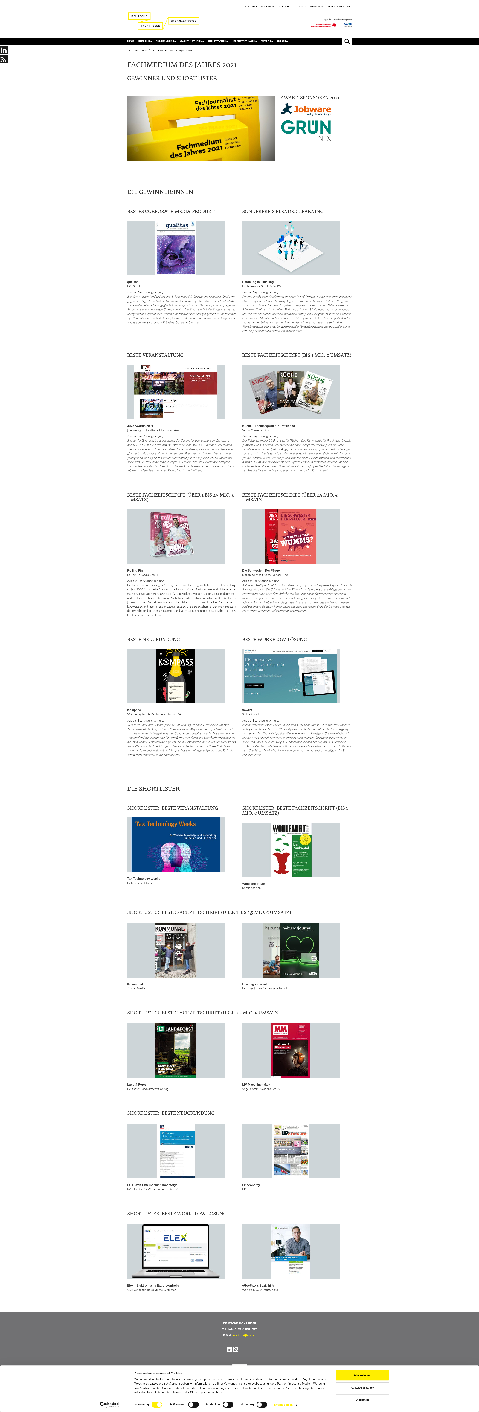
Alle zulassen (362, 1375)
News (130, 41)
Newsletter (317, 7)
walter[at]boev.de (244, 1335)
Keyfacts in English (339, 7)
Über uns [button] (144, 41)
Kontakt (301, 7)
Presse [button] (281, 41)
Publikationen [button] (217, 41)
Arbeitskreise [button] (165, 41)
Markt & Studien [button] (191, 41)
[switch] (193, 1405)
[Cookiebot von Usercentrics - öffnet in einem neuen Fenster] (109, 1405)
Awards (143, 51)
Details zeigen (283, 1404)
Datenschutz (285, 7)
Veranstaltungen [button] (243, 41)
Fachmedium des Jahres (162, 51)
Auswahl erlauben (362, 1387)
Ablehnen (362, 1399)
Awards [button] (266, 41)
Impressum (267, 7)
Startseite (251, 7)
